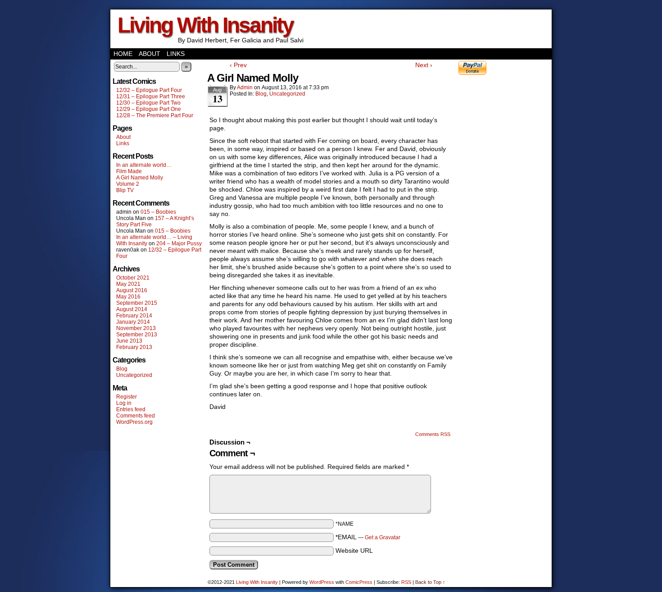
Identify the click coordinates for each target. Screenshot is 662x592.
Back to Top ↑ (430, 582)
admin (245, 87)
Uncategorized (134, 375)
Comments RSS (432, 434)
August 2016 (131, 290)
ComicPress (358, 582)
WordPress (321, 582)
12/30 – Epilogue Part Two (148, 103)
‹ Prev (238, 65)
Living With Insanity (205, 25)
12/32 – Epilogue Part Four (149, 90)
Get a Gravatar (382, 537)
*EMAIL (368, 537)
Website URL (354, 550)
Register (126, 397)
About (149, 53)
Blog (121, 369)
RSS (406, 582)
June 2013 (129, 341)
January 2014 (133, 322)
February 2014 (134, 315)
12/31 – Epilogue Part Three (150, 96)
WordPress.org (134, 422)
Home (122, 53)
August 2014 (131, 309)
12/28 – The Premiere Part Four (154, 115)
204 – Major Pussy (179, 243)
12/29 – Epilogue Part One (148, 109)
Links (176, 53)
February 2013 (134, 347)
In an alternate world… (144, 165)
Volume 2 (127, 184)
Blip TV (125, 190)
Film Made (129, 171)
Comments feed (135, 416)
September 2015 (136, 303)
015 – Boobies (158, 212)
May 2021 (128, 284)
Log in (123, 403)
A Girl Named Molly (139, 177)
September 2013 (136, 334)
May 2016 (128, 297)
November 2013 (136, 328)
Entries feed (130, 409)
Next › (423, 65)
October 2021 (133, 278)
